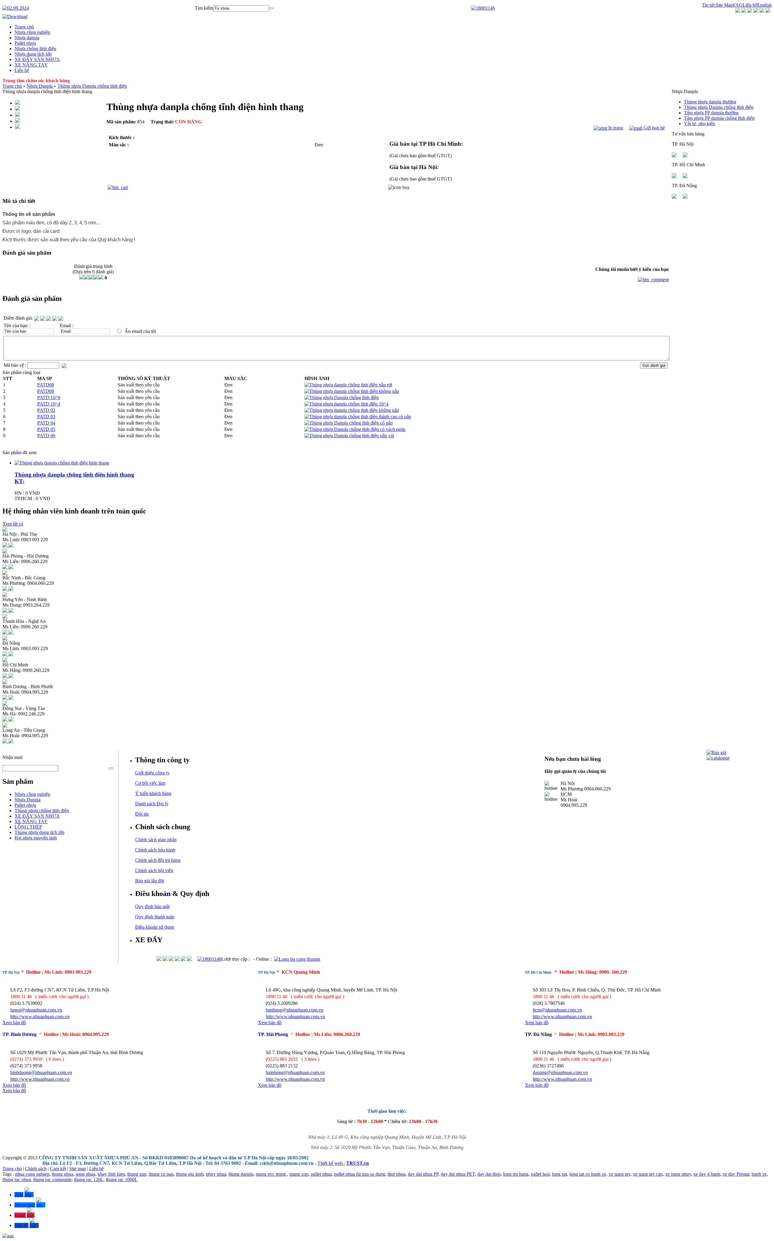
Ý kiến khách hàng (153, 793)
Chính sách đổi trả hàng (157, 860)
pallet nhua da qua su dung (359, 1174)
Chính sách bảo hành (155, 849)
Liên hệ (750, 5)
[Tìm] (271, 8)
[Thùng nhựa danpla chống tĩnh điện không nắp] (351, 391)
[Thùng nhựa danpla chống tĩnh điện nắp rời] (348, 384)
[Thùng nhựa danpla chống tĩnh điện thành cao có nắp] (357, 416)
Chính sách (36, 1168)
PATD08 (45, 384)
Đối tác (142, 813)
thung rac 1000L (122, 1179)
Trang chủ (12, 86)
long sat (559, 1174)
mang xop (298, 1174)
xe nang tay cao (648, 1174)
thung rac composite (52, 1179)
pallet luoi (540, 1174)
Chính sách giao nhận (156, 839)
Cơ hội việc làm (150, 783)
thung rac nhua (16, 1179)
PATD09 (45, 391)
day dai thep (489, 1174)
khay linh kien (111, 1174)
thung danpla (241, 1174)
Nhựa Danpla (40, 86)
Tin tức (709, 5)
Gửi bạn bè (653, 127)
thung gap (136, 1174)
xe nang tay (619, 1174)
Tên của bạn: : (17, 325)
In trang (615, 127)
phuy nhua (216, 1174)
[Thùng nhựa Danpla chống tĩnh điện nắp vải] (349, 435)
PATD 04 (46, 422)
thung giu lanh (189, 1174)
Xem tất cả (12, 523)
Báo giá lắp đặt (149, 880)
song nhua (85, 1174)
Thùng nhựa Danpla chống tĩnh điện (92, 86)
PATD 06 (46, 435)
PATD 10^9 (48, 397)
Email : (66, 325)
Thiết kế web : (331, 1163)
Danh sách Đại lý (151, 803)
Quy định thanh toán (154, 916)
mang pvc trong (271, 1174)
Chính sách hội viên (154, 870)
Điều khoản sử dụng (154, 927)
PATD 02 (46, 410)
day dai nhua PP (423, 1174)
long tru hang (515, 1174)
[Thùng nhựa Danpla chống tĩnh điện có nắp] (348, 422)
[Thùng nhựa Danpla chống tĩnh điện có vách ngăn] (354, 429)
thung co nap (161, 1174)
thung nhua (62, 1174)
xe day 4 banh (706, 1174)
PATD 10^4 (48, 403)
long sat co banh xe (587, 1174)
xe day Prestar (736, 1174)
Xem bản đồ (14, 1022)
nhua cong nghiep (32, 1174)
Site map (77, 1168)
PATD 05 (46, 429)
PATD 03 (46, 416)
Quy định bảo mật (152, 906)
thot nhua (396, 1174)
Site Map (724, 5)
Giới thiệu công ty (152, 772)
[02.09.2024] (15, 8)
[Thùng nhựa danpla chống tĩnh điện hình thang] (62, 462)
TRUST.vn (357, 1163)
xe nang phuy (678, 1174)
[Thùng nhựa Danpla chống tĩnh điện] (341, 397)
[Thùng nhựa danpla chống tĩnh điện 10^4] (346, 403)
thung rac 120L (88, 1179)
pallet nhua (321, 1174)
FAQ (738, 5)
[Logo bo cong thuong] (297, 959)
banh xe (759, 1174)
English (764, 5)
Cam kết (58, 1168)
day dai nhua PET (458, 1174)
